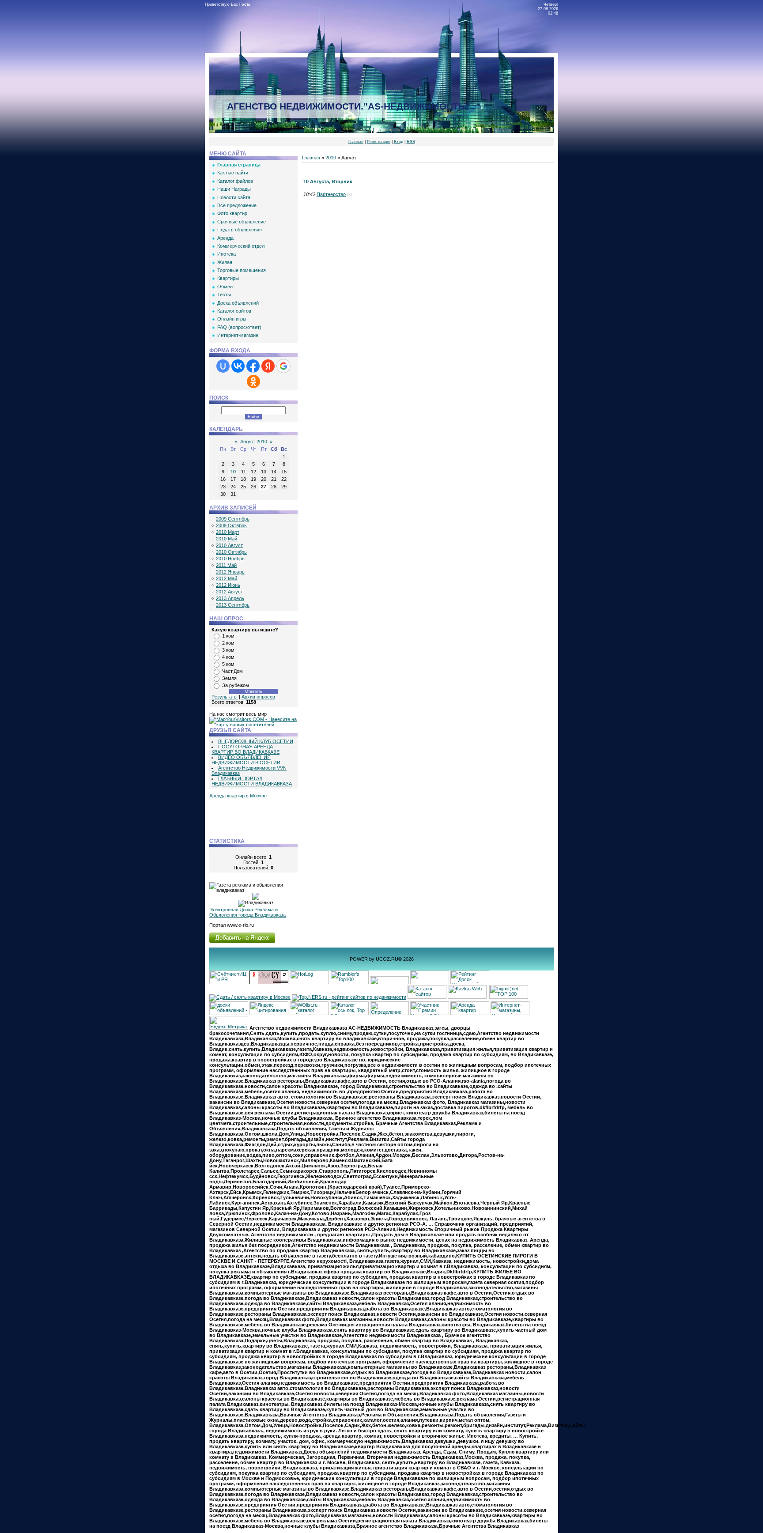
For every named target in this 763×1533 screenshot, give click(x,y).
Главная (355, 142)
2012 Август (229, 591)
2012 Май (226, 578)
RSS (411, 142)
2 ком (228, 643)
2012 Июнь (228, 585)
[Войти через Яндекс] (268, 366)
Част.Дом (232, 671)
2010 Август (229, 545)
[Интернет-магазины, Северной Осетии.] (510, 1013)
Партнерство (331, 194)
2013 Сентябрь (232, 605)
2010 (330, 157)
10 (233, 471)
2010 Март (227, 532)
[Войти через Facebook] (253, 366)
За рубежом (235, 685)
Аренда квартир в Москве (238, 795)
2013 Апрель (230, 598)
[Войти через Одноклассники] (253, 381)
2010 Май (226, 538)
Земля (229, 678)
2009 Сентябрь (232, 518)
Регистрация (378, 142)
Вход (398, 142)
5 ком (228, 664)
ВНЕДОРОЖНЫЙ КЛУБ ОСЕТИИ (255, 741)
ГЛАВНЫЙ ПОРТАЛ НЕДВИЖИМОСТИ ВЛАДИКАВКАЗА (252, 781)
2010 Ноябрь (230, 558)
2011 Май (226, 565)
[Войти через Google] (283, 366)
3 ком (228, 650)
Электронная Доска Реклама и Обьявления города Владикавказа (247, 912)
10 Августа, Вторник (327, 181)
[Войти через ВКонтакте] (238, 366)
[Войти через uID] (223, 366)
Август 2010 (253, 441)
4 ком (228, 657)
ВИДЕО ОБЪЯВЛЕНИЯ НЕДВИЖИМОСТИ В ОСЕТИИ (246, 760)
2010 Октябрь (231, 552)
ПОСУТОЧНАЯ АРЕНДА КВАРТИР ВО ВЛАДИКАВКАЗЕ (246, 749)
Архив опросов (258, 696)
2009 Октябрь (231, 525)
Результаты (225, 696)
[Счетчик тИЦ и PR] (268, 982)
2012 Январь (230, 571)
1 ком (228, 635)
